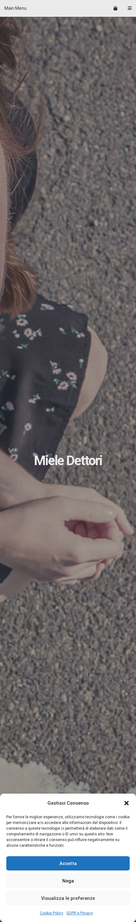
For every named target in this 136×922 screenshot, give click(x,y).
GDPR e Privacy (79, 913)
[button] (126, 803)
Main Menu (15, 8)
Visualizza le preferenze (68, 898)
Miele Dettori (68, 460)
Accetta (68, 863)
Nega (68, 881)
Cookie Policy (51, 913)
